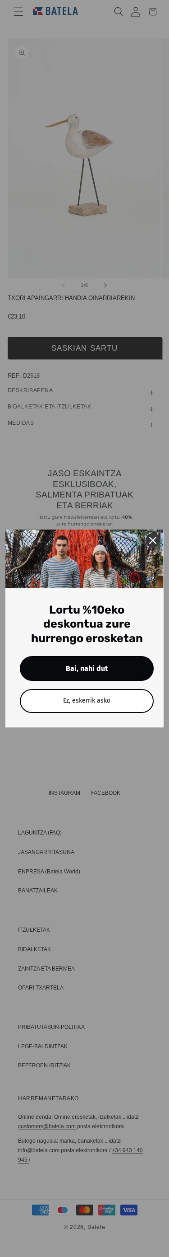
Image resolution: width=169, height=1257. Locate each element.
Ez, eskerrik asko (86, 700)
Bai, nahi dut (87, 668)
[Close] (153, 540)
